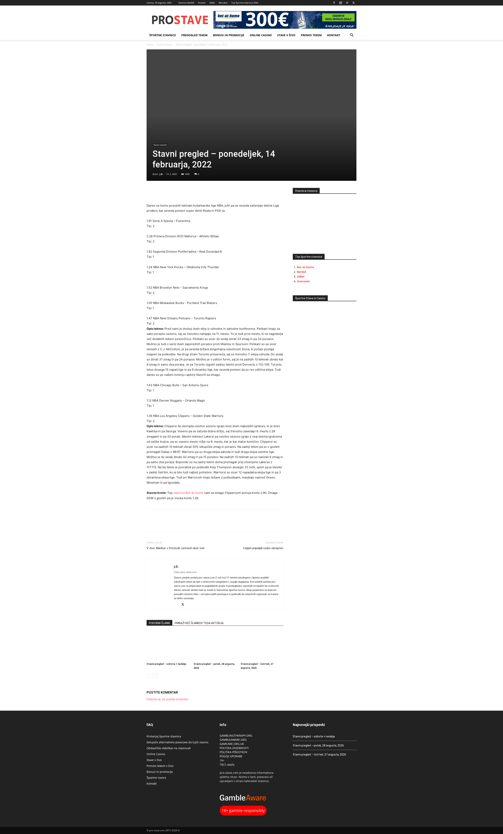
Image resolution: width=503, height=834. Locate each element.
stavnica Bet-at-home (188, 493)
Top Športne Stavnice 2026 (244, 2)
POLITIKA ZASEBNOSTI (234, 748)
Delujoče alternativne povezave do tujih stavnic (178, 742)
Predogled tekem (194, 35)
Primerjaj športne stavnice (164, 736)
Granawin (303, 281)
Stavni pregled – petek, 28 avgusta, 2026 (318, 745)
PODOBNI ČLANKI (159, 623)
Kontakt (333, 35)
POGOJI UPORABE (231, 756)
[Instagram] (340, 3)
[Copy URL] (169, 192)
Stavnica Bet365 (186, 2)
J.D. (161, 174)
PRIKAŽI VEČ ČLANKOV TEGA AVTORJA (199, 623)
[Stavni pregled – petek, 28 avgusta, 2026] (215, 646)
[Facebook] (334, 3)
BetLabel (223, 2)
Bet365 (301, 272)
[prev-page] (149, 675)
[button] (351, 35)
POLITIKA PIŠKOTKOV (233, 752)
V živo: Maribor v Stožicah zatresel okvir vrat (176, 548)
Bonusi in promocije (228, 35)
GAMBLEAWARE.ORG (233, 740)
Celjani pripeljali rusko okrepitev (263, 548)
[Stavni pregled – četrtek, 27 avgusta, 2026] (261, 646)
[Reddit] (177, 605)
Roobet (202, 2)
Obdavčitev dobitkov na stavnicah (169, 748)
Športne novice (156, 778)
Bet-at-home (305, 267)
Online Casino (261, 35)
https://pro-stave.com (185, 572)
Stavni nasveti (164, 44)
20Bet (212, 2)
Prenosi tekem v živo (160, 766)
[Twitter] (353, 3)
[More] (178, 192)
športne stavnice (162, 35)
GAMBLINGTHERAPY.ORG (236, 735)
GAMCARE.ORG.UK (232, 744)
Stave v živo (286, 35)
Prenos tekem (311, 35)
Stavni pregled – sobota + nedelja (166, 663)
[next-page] (155, 675)
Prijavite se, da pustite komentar (167, 699)
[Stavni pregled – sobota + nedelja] (168, 646)
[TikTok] (347, 3)
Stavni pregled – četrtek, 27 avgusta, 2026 (319, 754)
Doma (150, 44)
